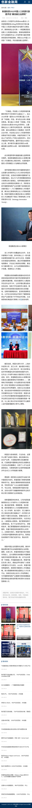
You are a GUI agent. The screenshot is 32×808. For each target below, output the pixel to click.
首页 (9, 7)
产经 (12, 7)
